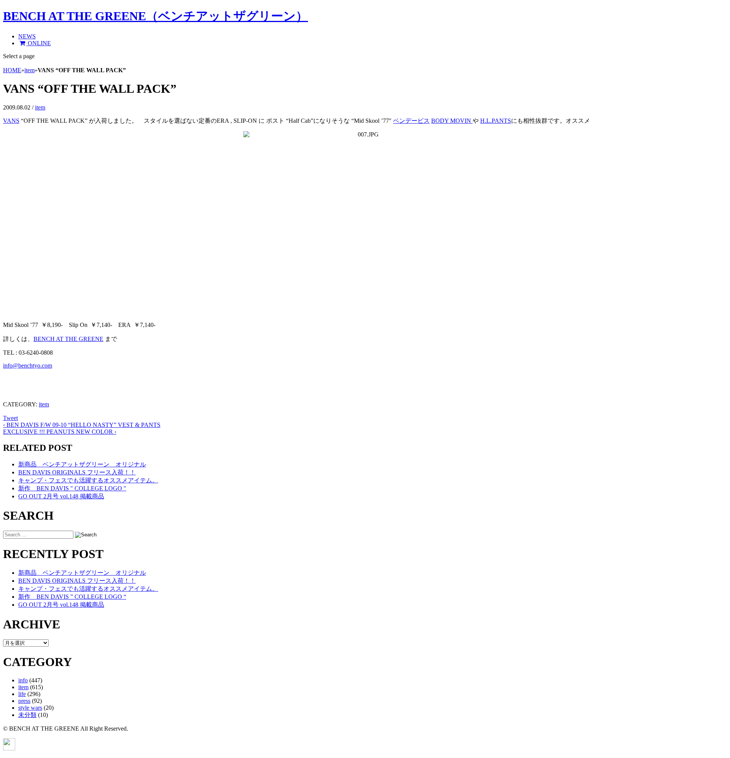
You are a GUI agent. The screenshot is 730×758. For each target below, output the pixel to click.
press (24, 701)
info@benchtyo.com (27, 365)
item (29, 70)
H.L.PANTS (495, 120)
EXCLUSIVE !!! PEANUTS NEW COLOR (59, 431)
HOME (12, 70)
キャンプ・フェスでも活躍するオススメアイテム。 (88, 480)
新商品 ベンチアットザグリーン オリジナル (82, 464)
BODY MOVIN (452, 120)
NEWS (27, 36)
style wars (30, 707)
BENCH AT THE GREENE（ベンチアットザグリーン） (155, 16)
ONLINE (38, 43)
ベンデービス (411, 120)
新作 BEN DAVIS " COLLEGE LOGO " (72, 488)
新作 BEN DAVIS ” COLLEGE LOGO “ (72, 596)
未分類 (27, 715)
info (23, 680)
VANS (11, 120)
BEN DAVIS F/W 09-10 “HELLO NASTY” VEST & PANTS (81, 425)
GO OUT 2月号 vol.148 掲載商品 (61, 496)
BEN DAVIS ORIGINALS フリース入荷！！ (77, 472)
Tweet (10, 418)
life (22, 694)
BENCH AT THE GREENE (68, 339)
